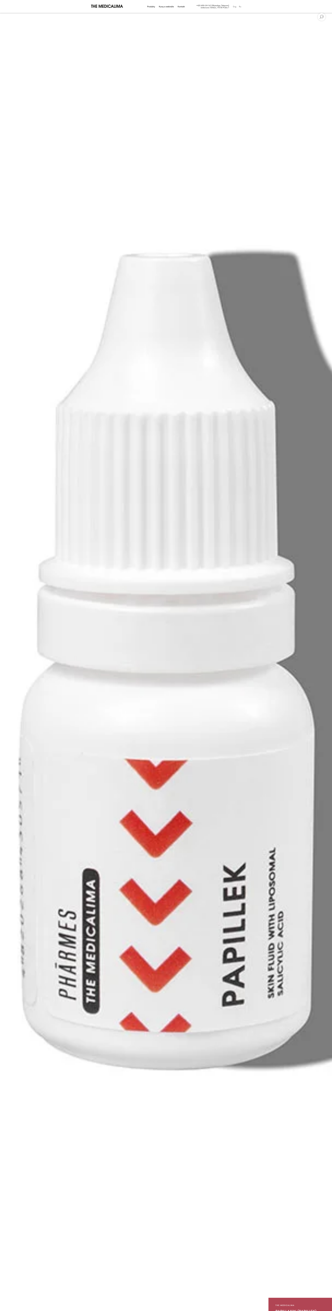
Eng (234, 6)
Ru (240, 6)
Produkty (151, 6)
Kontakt (181, 6)
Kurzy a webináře (166, 6)
